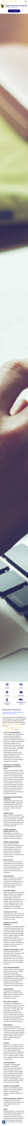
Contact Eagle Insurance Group (11, 724)
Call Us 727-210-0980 (9, 1)
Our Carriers (14, 11)
